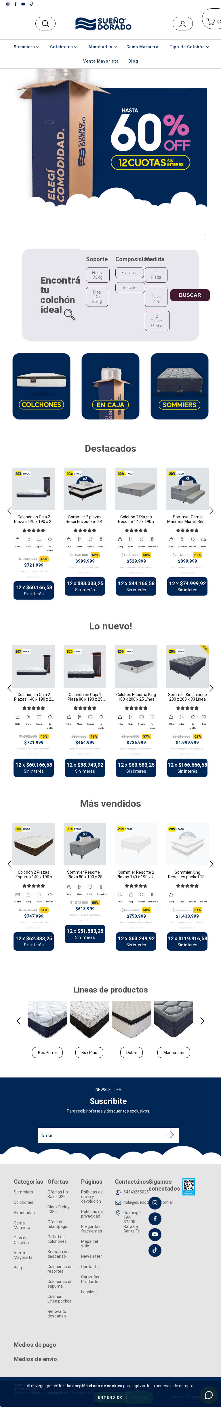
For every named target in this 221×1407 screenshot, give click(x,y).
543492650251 (137, 1192)
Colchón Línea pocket (59, 1298)
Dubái (131, 1052)
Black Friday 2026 (58, 1209)
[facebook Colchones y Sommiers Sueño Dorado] (16, 4)
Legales (88, 1292)
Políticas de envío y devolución (92, 1196)
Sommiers (23, 1192)
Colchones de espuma (60, 1283)
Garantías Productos (91, 1279)
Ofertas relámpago (57, 1224)
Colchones (23, 1202)
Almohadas (24, 1212)
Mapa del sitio (89, 1243)
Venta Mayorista (101, 61)
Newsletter (91, 1256)
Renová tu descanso (56, 1313)
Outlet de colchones (57, 1239)
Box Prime (47, 1052)
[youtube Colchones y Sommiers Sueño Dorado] (23, 4)
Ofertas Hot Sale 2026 (58, 1194)
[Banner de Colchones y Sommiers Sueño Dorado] (41, 386)
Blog (133, 61)
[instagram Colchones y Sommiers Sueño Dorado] (8, 4)
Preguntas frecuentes (91, 1228)
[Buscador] (45, 23)
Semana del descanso (58, 1254)
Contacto (90, 1266)
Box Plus (89, 1052)
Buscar (190, 295)
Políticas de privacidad (92, 1213)
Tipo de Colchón (21, 1240)
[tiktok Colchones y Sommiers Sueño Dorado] (31, 4)
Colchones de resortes (60, 1269)
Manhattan (173, 1052)
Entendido (110, 1398)
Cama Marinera (142, 46)
